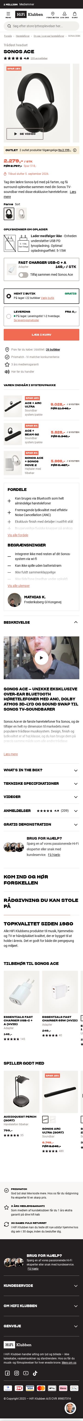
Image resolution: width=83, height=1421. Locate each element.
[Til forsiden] (29, 14)
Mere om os (69, 1374)
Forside (8, 36)
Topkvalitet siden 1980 (38, 960)
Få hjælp (54, 855)
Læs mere (11, 754)
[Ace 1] (37, 103)
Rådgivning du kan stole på (41, 939)
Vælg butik (47, 298)
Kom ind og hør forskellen (26, 880)
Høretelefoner (23, 36)
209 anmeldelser (39, 58)
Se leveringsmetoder (26, 320)
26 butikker (53, 349)
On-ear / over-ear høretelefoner (49, 36)
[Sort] (9, 214)
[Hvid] (21, 214)
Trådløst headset (16, 45)
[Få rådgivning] (70, 1408)
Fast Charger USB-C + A (42, 262)
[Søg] (9, 26)
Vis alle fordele (18, 535)
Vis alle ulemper (19, 586)
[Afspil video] (41, 657)
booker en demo (47, 895)
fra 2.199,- (64, 150)
